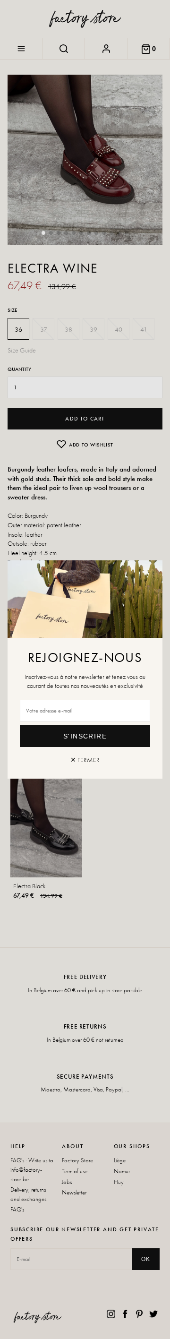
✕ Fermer (85, 759)
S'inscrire (85, 736)
